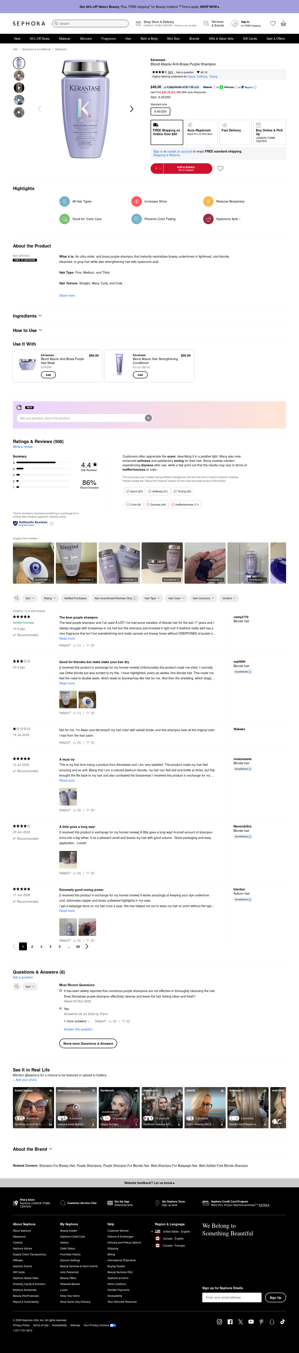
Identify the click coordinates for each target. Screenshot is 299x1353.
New (17, 38)
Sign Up (275, 1297)
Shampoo (61, 49)
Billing (111, 1254)
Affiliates (18, 1260)
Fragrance (108, 38)
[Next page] (87, 946)
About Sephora (22, 1230)
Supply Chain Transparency (29, 1254)
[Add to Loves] (220, 168)
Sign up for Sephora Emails (222, 1288)
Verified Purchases (75, 598)
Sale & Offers (276, 38)
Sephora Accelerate (25, 1290)
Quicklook (27, 375)
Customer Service (118, 1230)
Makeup (64, 38)
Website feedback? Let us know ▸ (149, 1183)
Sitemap (75, 1325)
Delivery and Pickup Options (124, 1242)
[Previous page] (14, 946)
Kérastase (158, 60)
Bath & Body (149, 38)
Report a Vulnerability (26, 1301)
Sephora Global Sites (25, 1278)
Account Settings (70, 1260)
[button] (214, 87)
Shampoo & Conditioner (36, 49)
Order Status (67, 1248)
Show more (67, 295)
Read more (67, 638)
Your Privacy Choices (96, 1325)
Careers (18, 1242)
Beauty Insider (68, 1230)
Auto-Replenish (69, 1272)
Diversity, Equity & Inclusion (29, 1284)
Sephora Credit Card (72, 1236)
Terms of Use (41, 1325)
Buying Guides (116, 1266)
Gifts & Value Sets (221, 38)
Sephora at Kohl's (117, 1278)
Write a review (23, 446)
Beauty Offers (68, 1278)
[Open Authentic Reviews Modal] (51, 523)
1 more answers (75, 1021)
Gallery (64, 1242)
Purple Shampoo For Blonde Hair (126, 1165)
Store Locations (116, 1284)
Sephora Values (22, 1248)
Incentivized (41, 579)
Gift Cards (250, 38)
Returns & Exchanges (120, 1236)
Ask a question (185, 72)
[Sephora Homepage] (29, 23)
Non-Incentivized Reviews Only (113, 598)
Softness (202, 76)
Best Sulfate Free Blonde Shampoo (223, 1165)
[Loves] (273, 23)
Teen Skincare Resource (122, 1301)
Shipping (112, 1248)
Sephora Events (22, 1266)
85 (78, 946)
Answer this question (78, 1029)
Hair (128, 38)
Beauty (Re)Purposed (26, 1295)
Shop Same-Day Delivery (75, 1301)
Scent (191, 76)
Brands (194, 38)
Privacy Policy (21, 1325)
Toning (213, 76)
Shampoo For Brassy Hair (57, 1165)
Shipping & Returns (166, 155)
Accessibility (114, 1295)
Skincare (86, 38)
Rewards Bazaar (70, 1284)
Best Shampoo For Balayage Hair (174, 1165)
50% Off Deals (39, 38)
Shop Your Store (70, 1295)
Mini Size (173, 38)
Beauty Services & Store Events (79, 1266)
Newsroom (19, 1236)
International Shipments (121, 1260)
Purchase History (70, 1254)
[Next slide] (131, 109)
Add (48, 375)
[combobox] (90, 23)
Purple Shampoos (89, 1165)
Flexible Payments (118, 1290)
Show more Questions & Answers (88, 1043)
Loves (63, 1290)
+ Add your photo (25, 1080)
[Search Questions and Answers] (17, 987)
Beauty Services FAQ (119, 1272)
